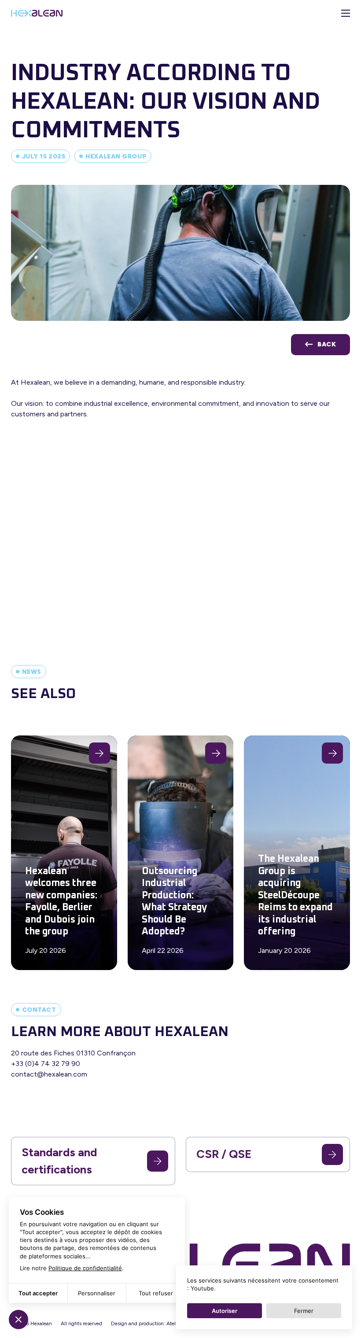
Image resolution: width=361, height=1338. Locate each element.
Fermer (303, 1310)
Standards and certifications (59, 1160)
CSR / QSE (223, 1154)
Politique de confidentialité (85, 1268)
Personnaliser (96, 1293)
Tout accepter (38, 1293)
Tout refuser (156, 1293)
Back (326, 344)
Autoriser (224, 1310)
